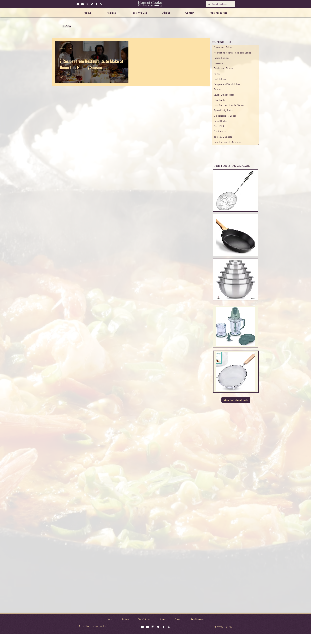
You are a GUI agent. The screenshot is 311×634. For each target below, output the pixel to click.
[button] (111, 13)
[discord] (82, 4)
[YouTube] (77, 4)
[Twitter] (91, 4)
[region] (235, 190)
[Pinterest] (101, 4)
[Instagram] (87, 4)
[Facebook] (96, 4)
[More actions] (123, 48)
